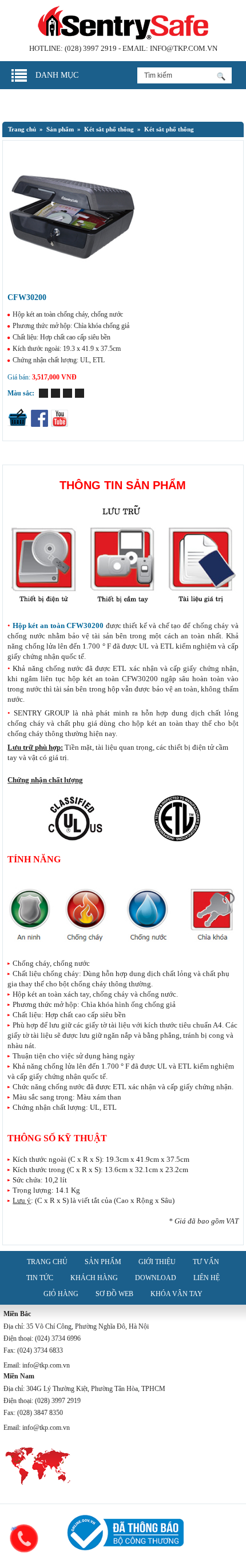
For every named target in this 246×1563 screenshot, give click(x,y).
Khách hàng (94, 1278)
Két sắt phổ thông (109, 129)
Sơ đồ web (114, 1294)
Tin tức (39, 1278)
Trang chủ (22, 129)
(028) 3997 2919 (91, 48)
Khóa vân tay (176, 1294)
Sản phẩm (103, 1262)
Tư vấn (206, 1262)
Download (155, 1278)
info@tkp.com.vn (183, 48)
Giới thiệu (157, 1262)
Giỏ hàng (60, 1294)
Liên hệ (206, 1278)
